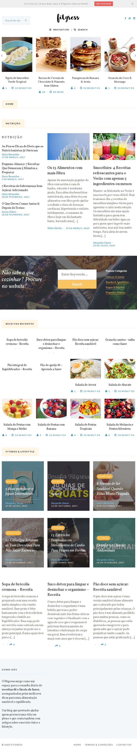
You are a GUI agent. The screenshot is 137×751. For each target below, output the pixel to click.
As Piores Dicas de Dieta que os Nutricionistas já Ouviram (22, 148)
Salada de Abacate (120, 385)
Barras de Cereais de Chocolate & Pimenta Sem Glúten (51, 82)
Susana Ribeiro (9, 212)
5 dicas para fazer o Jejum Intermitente (19, 491)
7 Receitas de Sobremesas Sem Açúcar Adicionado (22, 188)
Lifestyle (104, 476)
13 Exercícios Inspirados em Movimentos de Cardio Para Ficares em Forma (68, 543)
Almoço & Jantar (115, 277)
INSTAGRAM (103, 4)
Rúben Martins (54, 228)
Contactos (124, 744)
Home (77, 744)
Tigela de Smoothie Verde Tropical (17, 80)
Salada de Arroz (85, 385)
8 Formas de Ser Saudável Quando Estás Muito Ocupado (113, 489)
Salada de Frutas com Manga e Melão (17, 427)
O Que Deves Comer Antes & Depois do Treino (21, 206)
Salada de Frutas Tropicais (85, 427)
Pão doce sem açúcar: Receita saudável (85, 342)
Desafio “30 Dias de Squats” (66, 491)
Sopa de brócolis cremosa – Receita (17, 342)
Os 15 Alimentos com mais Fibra (64, 170)
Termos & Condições (99, 744)
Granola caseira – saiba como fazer (120, 342)
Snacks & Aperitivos (117, 282)
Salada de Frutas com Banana (51, 427)
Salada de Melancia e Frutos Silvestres (120, 427)
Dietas (11, 481)
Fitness (58, 481)
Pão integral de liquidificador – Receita (17, 367)
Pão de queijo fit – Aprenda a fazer (51, 367)
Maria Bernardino (10, 154)
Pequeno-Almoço (115, 292)
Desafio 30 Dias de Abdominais (111, 548)
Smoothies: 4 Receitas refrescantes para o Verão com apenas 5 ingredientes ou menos (112, 176)
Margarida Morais (102, 243)
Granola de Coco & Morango (120, 80)
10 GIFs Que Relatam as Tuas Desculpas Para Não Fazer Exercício (22, 545)
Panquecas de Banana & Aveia (85, 80)
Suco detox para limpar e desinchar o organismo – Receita (51, 344)
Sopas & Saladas (115, 287)
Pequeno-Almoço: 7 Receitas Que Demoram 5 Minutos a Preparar (20, 168)
